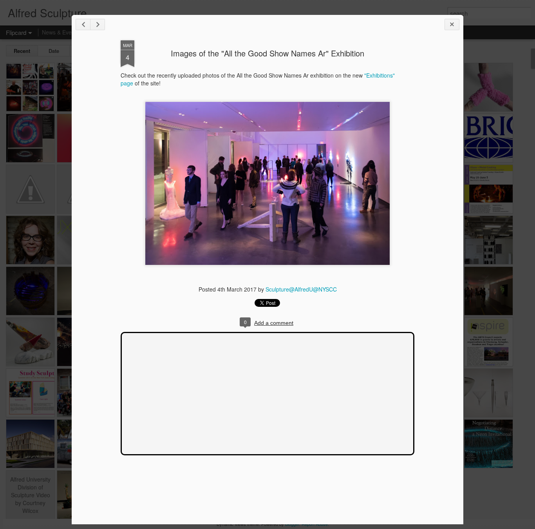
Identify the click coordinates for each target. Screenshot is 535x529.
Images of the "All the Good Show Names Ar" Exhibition (267, 53)
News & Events (60, 32)
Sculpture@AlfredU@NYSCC (301, 289)
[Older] (97, 24)
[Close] (452, 24)
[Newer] (83, 24)
